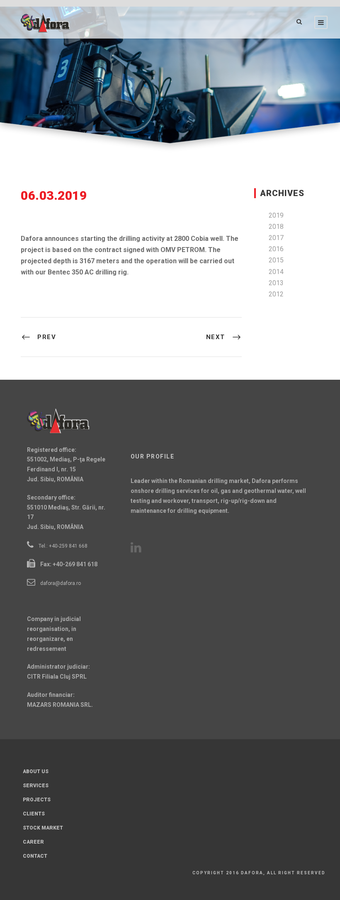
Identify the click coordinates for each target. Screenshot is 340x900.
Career (33, 842)
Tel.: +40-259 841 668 (63, 546)
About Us (36, 771)
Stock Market (43, 828)
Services (36, 785)
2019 (276, 215)
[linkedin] (141, 549)
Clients (34, 814)
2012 (276, 294)
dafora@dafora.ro (60, 583)
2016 (276, 249)
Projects (37, 800)
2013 (276, 283)
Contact (35, 856)
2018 (276, 226)
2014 (276, 272)
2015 (276, 260)
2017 (276, 238)
